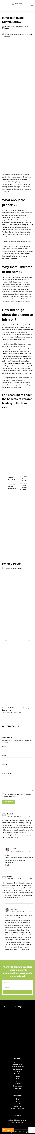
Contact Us (17, 1104)
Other (17, 1081)
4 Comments (6, 28)
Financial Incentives (17, 1066)
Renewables (17, 1086)
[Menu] (32, 6)
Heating (17, 1071)
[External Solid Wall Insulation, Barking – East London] (17, 636)
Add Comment (7, 773)
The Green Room (17, 1088)
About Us (17, 1101)
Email (4, 755)
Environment (17, 1064)
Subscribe (17, 992)
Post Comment (8, 801)
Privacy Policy (17, 1106)
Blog (17, 1099)
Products (17, 1083)
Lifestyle (17, 1076)
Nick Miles (13, 909)
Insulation (17, 1074)
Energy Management (17, 1062)
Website (4, 764)
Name (4, 747)
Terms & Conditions (17, 1109)
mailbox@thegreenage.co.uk (17, 1120)
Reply (30, 816)
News (17, 1079)
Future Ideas (17, 1069)
